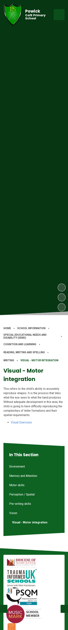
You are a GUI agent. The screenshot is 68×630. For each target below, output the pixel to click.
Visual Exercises (21, 422)
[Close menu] (59, 14)
